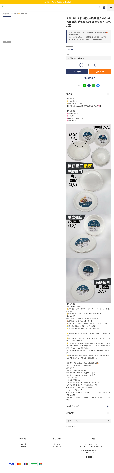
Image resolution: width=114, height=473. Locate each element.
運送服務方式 (57, 446)
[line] (84, 85)
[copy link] (98, 85)
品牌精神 (23, 446)
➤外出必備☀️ (15, 14)
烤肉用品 (24, 14)
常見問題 (57, 444)
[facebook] (89, 85)
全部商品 (6, 14)
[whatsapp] (93, 85)
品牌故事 (23, 444)
